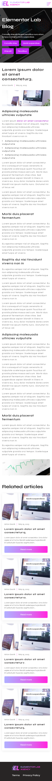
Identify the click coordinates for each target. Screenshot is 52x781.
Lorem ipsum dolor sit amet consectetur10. (24, 596)
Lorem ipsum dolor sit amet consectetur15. (24, 531)
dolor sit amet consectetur (33, 121)
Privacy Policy (31, 775)
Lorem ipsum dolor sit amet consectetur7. (24, 661)
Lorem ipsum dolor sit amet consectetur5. (24, 726)
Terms (16, 775)
